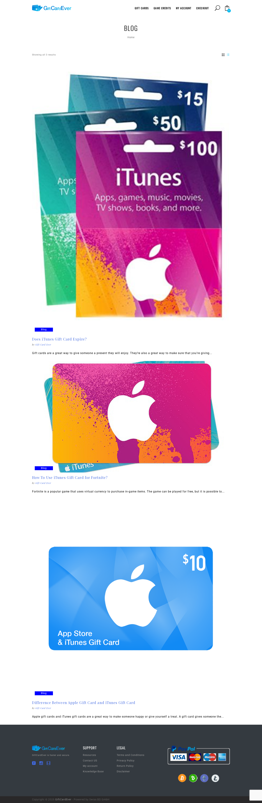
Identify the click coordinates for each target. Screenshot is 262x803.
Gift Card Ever (43, 344)
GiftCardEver (63, 799)
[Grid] (223, 55)
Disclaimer (123, 771)
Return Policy (125, 765)
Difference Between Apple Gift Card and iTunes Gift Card (83, 702)
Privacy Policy (126, 760)
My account (90, 765)
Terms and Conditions (130, 755)
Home (131, 37)
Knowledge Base (93, 771)
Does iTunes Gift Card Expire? (59, 339)
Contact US (90, 760)
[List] (228, 55)
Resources (89, 755)
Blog (44, 329)
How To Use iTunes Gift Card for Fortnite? (70, 477)
